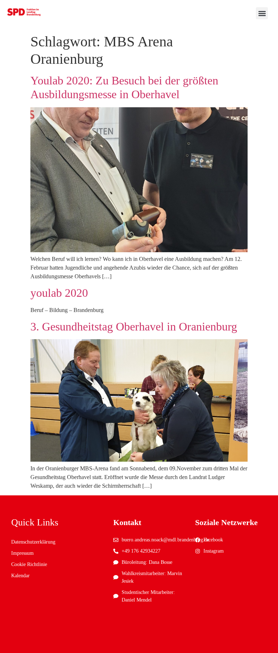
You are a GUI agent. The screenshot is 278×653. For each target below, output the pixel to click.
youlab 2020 (59, 292)
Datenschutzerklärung (33, 542)
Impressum (22, 553)
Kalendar (20, 575)
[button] (262, 13)
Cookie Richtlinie (29, 564)
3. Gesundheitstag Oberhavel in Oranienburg (133, 326)
